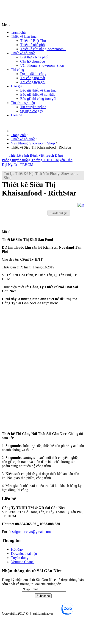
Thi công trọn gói (32, 82)
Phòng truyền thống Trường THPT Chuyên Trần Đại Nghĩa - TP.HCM (37, 162)
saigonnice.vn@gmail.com (31, 532)
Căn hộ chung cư (32, 61)
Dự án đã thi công (33, 74)
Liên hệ (16, 115)
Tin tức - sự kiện (23, 103)
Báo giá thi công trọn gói (38, 99)
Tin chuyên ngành (33, 107)
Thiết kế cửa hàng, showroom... (43, 49)
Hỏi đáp (17, 549)
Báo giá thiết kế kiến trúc (38, 90)
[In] (81, 205)
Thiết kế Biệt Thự (33, 41)
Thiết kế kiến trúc (23, 36)
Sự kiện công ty (31, 111)
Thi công (17, 70)
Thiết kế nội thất (23, 53)
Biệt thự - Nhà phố (33, 57)
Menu (6, 24)
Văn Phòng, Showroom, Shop (42, 65)
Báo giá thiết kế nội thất (37, 94)
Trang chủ (18, 32)
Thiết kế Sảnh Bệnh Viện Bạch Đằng (36, 155)
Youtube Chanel (22, 562)
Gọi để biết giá (58, 213)
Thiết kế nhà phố (32, 45)
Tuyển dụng (19, 558)
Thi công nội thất (32, 78)
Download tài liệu (24, 553)
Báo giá (16, 86)
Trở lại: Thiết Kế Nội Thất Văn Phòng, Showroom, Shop (41, 176)
